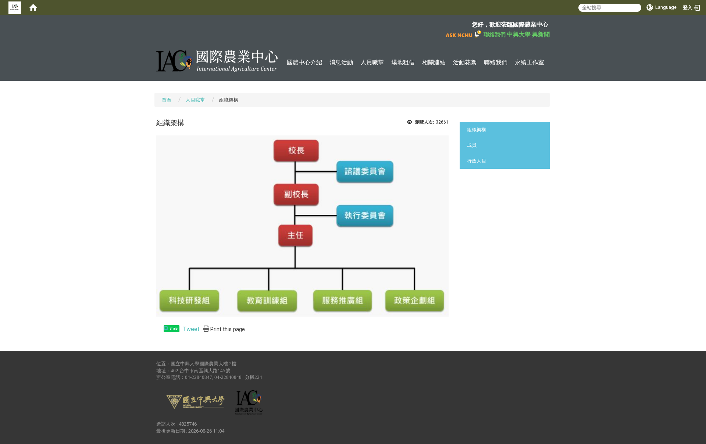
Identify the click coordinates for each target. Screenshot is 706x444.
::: (152, 23)
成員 (472, 145)
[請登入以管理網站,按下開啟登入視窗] (15, 7)
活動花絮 (465, 62)
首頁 (166, 100)
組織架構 (476, 129)
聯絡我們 (495, 62)
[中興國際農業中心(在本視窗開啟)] (217, 61)
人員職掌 (372, 62)
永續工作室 (529, 62)
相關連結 (434, 62)
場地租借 (403, 62)
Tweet (191, 329)
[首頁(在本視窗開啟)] (33, 7)
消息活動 (341, 62)
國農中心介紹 (304, 62)
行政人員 (476, 161)
